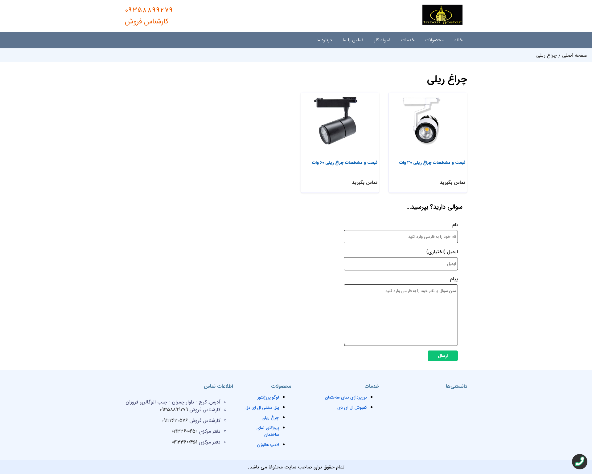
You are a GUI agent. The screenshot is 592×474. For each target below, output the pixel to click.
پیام (454, 279)
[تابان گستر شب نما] (442, 23)
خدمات (407, 40)
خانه (458, 40)
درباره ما (324, 40)
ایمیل (452, 252)
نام (455, 225)
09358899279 (149, 16)
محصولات (434, 40)
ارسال (443, 355)
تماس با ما (353, 40)
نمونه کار (382, 40)
